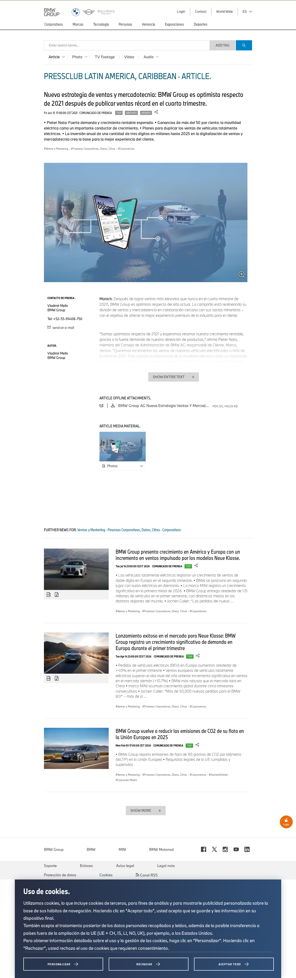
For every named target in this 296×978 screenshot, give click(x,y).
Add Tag (222, 45)
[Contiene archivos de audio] (57, 594)
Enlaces (86, 865)
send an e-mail (63, 327)
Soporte (50, 865)
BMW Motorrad (161, 849)
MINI (122, 849)
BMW (91, 849)
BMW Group (54, 849)
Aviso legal (125, 865)
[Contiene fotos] (48, 594)
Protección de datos (60, 875)
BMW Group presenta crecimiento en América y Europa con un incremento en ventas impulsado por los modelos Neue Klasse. (178, 554)
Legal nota (166, 865)
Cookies (106, 875)
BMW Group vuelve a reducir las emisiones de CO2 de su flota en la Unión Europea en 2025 (180, 733)
